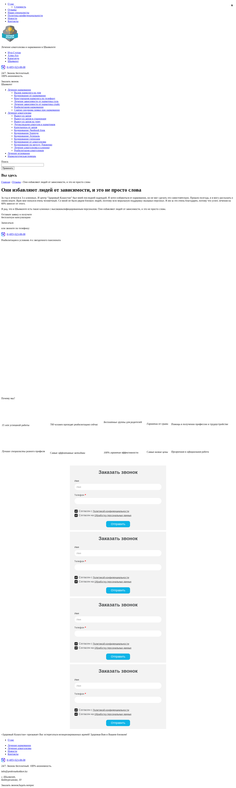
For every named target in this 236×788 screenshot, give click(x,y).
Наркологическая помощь (22, 156)
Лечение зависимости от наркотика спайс (37, 104)
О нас (11, 4)
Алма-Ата (13, 55)
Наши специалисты (18, 12)
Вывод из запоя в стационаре (30, 118)
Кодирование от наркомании (30, 95)
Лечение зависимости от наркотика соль (36, 101)
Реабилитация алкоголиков (29, 150)
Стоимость (20, 6)
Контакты (13, 21)
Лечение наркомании (19, 89)
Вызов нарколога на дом (27, 92)
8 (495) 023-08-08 (16, 67)
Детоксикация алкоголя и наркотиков (34, 124)
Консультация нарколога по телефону (34, 98)
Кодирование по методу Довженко (33, 144)
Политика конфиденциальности (25, 15)
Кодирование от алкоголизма (30, 141)
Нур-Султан (14, 52)
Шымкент (13, 61)
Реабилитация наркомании (29, 107)
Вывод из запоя (22, 115)
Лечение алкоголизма (19, 113)
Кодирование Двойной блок (29, 130)
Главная (5, 182)
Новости (12, 18)
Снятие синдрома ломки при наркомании (37, 110)
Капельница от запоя (25, 127)
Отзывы (12, 9)
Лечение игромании (19, 153)
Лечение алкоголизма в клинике (32, 147)
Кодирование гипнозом (27, 139)
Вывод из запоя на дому (27, 121)
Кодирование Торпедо (26, 133)
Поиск (4, 161)
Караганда (13, 58)
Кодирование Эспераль (27, 136)
